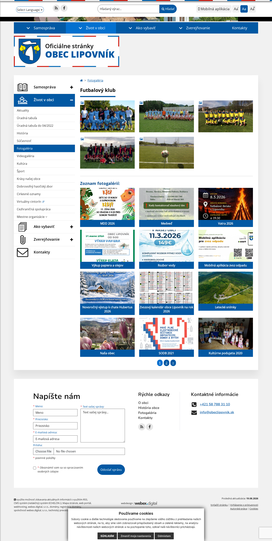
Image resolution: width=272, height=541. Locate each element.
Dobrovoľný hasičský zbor (35, 186)
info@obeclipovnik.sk (217, 412)
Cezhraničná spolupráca (34, 209)
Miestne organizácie (31, 217)
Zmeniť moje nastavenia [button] (136, 535)
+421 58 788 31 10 (215, 404)
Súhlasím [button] (107, 535)
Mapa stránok (70, 503)
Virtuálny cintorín (29, 202)
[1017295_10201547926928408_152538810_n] (107, 116)
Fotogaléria (25, 148)
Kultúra (22, 164)
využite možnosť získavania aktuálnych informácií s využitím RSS (51, 499)
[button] (40, 28)
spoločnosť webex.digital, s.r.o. (30, 510)
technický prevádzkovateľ (62, 510)
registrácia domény (70, 506)
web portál (85, 503)
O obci (143, 403)
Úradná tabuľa (27, 118)
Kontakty (239, 27)
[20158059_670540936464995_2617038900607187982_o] (166, 153)
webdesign (127, 503)
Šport (21, 171)
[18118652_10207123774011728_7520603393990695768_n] (225, 116)
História (22, 133)
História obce (148, 408)
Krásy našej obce (28, 179)
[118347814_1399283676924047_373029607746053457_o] (166, 116)
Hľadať (169, 9)
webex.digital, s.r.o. (38, 506)
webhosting (20, 506)
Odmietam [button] (164, 535)
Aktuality (23, 110)
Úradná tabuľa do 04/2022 (35, 126)
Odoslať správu (111, 470)
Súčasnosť (24, 141)
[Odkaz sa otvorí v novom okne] (56, 8)
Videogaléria (25, 156)
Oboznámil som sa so (60, 469)
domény (54, 506)
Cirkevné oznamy (29, 194)
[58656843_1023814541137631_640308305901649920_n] (107, 153)
